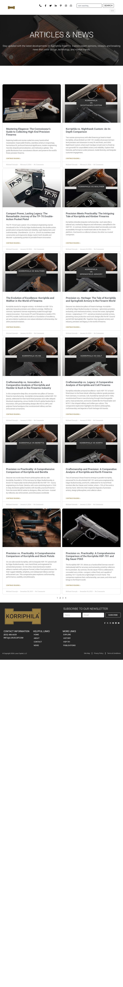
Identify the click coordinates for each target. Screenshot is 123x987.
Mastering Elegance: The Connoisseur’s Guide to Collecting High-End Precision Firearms (28, 131)
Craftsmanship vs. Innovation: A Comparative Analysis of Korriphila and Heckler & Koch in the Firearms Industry (28, 385)
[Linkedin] (116, 623)
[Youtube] (118, 623)
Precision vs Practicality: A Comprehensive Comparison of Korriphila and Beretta (30, 470)
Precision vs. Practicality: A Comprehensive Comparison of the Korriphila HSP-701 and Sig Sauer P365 (90, 556)
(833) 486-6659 (10, 635)
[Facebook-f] (105, 623)
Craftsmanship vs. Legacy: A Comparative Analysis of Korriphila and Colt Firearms (89, 384)
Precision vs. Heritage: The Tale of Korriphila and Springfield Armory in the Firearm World (91, 299)
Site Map (87, 653)
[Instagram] (110, 623)
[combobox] (89, 6)
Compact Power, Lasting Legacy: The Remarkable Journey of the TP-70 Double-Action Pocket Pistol (29, 216)
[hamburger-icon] (112, 10)
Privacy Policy (98, 653)
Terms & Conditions (114, 653)
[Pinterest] (113, 623)
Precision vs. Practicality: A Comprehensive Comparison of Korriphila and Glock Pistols (30, 555)
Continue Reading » (13, 158)
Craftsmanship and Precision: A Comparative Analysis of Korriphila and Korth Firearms (91, 470)
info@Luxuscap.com (13, 638)
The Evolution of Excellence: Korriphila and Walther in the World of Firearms (30, 299)
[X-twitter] (107, 623)
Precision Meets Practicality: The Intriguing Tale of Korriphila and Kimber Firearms (90, 215)
